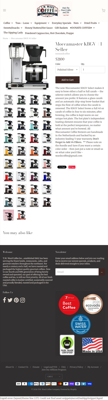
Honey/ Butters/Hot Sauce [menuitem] (39, 27)
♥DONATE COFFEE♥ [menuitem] (81, 27)
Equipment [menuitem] (41, 23)
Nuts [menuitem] (76, 23)
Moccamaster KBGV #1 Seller (23, 38)
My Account (93, 367)
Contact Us (23, 367)
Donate (36, 367)
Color (57, 64)
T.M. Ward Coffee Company (49, 389)
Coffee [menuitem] (7, 23)
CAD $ (50, 376)
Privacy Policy (76, 367)
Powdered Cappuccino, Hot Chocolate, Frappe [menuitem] (49, 33)
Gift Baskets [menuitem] (61, 27)
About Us (9, 367)
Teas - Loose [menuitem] (22, 23)
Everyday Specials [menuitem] (61, 23)
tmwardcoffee (62, 53)
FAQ (63, 367)
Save (73, 167)
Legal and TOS (50, 367)
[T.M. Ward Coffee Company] (54, 10)
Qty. (83, 64)
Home (5, 38)
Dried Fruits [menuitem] (90, 23)
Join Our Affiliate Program (54, 369)
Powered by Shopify (68, 389)
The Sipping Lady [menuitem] (13, 32)
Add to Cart (67, 79)
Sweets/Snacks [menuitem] (12, 27)
